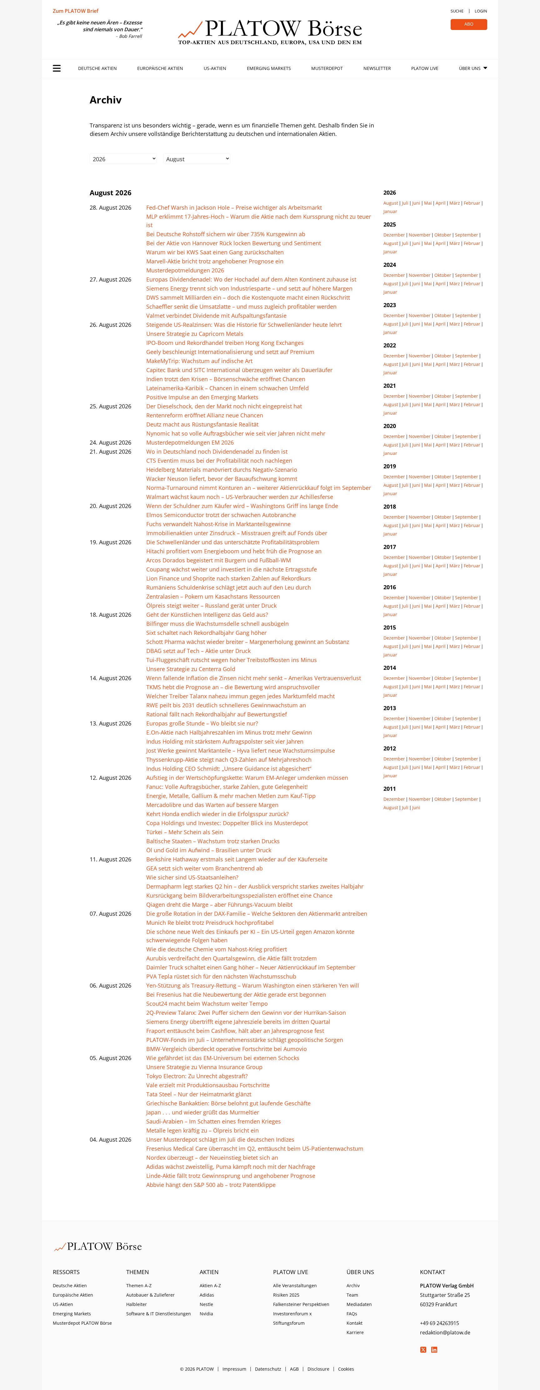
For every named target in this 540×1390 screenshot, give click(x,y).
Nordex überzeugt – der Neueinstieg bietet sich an (212, 1157)
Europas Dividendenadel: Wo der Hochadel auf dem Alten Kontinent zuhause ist (251, 279)
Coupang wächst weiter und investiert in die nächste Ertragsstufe (231, 569)
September (466, 235)
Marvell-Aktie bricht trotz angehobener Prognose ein (214, 261)
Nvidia (206, 1314)
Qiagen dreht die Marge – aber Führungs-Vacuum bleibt (219, 904)
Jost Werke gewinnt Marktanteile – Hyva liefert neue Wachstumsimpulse (240, 750)
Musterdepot (327, 68)
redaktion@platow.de (445, 1332)
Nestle (206, 1304)
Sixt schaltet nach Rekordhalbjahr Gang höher (206, 632)
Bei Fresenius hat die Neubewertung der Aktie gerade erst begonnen (236, 994)
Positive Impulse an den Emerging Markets (202, 397)
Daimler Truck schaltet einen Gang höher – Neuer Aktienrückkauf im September (250, 967)
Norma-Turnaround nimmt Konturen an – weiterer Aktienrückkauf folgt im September (258, 487)
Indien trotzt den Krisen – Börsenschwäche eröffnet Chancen (225, 379)
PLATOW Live (424, 68)
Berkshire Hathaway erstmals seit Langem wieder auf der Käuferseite (237, 859)
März (454, 203)
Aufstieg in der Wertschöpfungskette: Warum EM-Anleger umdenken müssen (247, 777)
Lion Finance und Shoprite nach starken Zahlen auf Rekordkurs (228, 578)
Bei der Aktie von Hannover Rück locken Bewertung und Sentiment (233, 243)
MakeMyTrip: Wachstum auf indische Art (199, 361)
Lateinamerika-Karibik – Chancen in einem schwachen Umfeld (227, 388)
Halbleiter (136, 1304)
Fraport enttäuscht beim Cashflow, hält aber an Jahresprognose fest (235, 1030)
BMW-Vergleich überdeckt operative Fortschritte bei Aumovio (226, 1049)
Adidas (207, 1295)
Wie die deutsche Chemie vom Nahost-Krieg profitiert (216, 949)
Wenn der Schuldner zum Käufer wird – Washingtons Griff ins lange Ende (242, 506)
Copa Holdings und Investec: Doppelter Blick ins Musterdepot (227, 823)
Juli (405, 203)
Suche (457, 11)
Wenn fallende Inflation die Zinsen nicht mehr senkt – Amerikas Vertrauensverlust (253, 678)
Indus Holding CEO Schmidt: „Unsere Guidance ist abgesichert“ (228, 768)
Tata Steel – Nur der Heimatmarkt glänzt (198, 1094)
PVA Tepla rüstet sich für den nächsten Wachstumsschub (221, 976)
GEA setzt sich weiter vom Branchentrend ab (204, 868)
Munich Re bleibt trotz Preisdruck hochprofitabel (210, 922)
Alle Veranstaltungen (295, 1285)
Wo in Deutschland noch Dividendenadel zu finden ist (217, 451)
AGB (294, 1369)
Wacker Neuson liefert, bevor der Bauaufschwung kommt (221, 478)
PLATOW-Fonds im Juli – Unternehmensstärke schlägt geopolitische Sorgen (244, 1040)
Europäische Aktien (160, 68)
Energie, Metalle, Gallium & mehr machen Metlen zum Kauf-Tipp (231, 796)
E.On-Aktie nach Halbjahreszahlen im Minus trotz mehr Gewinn (229, 732)
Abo (468, 24)
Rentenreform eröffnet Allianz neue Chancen (204, 415)
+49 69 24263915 (439, 1323)
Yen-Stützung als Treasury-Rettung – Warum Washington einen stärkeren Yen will (252, 985)
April (441, 203)
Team (352, 1295)
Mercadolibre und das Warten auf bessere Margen (212, 805)
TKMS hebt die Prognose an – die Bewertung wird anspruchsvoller (233, 687)
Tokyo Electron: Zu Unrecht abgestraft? (197, 1076)
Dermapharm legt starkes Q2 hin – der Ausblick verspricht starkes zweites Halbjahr (254, 886)
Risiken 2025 (286, 1295)
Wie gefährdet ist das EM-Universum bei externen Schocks (222, 1058)
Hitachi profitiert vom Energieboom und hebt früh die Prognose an (234, 551)
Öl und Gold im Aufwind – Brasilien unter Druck (208, 850)
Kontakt (354, 1323)
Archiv (353, 1285)
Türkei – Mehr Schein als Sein (184, 832)
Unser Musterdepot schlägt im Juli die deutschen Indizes (220, 1139)
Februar (472, 203)
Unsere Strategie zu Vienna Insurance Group (204, 1067)
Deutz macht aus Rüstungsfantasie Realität (202, 424)
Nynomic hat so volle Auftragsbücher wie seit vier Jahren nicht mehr (235, 433)
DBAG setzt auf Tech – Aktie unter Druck (198, 651)
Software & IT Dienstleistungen (158, 1314)
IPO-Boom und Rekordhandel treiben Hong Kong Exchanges (225, 342)
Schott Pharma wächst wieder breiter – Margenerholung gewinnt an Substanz (247, 641)
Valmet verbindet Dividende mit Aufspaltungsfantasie (216, 315)
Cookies (346, 1369)
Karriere (355, 1332)
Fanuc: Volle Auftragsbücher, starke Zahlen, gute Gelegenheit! (227, 786)
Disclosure (318, 1369)
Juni (416, 203)
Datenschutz (268, 1369)
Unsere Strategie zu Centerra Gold (190, 669)
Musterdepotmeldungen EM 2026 (190, 442)
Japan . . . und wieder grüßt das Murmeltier (202, 1112)
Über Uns (470, 68)
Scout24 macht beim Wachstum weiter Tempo (207, 1003)
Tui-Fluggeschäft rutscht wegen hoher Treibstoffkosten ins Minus (231, 660)
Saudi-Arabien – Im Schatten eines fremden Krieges (213, 1121)
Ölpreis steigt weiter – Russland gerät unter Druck (211, 605)
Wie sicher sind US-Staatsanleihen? (192, 877)
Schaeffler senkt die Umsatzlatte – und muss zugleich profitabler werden (241, 306)
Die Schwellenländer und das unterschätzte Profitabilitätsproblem (232, 542)
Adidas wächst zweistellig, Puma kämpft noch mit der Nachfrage (230, 1166)
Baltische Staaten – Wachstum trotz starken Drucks (213, 841)
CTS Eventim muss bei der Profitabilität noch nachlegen (219, 460)
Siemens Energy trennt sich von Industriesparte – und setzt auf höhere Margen (249, 288)
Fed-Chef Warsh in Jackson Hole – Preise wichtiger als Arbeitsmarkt (234, 207)
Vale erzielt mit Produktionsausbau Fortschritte (208, 1085)
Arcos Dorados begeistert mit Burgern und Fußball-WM (218, 560)
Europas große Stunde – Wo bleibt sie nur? (202, 723)
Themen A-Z (139, 1285)
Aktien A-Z (210, 1285)
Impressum (234, 1369)
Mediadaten (359, 1304)
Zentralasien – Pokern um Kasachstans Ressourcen (213, 596)
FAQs (352, 1314)
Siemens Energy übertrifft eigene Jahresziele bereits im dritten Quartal (238, 1021)
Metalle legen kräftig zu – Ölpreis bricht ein (202, 1130)
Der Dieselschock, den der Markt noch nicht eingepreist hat (224, 406)
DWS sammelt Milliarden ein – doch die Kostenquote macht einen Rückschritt (248, 297)
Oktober (442, 235)
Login (481, 11)
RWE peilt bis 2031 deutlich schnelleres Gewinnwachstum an (226, 705)
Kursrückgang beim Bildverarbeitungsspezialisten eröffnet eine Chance (239, 895)
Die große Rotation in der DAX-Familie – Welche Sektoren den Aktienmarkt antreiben (256, 913)
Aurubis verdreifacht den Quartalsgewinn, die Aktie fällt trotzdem (231, 958)
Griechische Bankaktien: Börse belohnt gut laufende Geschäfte (228, 1103)
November (420, 235)
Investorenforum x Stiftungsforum (292, 1318)
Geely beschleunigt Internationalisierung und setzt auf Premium (230, 352)
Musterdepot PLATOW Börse (82, 1323)
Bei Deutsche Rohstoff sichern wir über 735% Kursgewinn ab (225, 234)
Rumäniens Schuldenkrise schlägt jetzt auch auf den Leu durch (228, 587)
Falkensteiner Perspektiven (301, 1304)
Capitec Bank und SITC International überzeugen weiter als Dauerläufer (239, 370)
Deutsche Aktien (97, 68)
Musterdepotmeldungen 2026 (185, 270)
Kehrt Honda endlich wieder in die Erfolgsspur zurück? (217, 814)
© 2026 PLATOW (197, 1369)
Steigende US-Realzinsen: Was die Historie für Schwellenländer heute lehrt (244, 324)
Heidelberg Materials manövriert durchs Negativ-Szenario (221, 469)
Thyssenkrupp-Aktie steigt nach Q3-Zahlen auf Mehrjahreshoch (229, 759)
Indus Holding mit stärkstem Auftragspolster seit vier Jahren (224, 741)
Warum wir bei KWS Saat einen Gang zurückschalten (215, 252)
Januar (390, 211)
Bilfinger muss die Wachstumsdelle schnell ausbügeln (217, 623)
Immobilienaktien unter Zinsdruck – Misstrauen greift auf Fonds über (236, 533)
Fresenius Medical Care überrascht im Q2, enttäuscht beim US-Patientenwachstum (254, 1148)
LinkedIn (434, 1350)
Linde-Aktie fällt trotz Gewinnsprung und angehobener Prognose (230, 1175)
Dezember (394, 235)
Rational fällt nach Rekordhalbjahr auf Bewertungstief (216, 714)
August (390, 203)
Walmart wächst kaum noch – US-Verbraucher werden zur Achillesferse (239, 497)
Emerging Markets (269, 68)
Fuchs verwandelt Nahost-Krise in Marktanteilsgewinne (218, 524)
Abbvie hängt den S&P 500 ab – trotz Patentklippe (211, 1184)
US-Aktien (215, 68)
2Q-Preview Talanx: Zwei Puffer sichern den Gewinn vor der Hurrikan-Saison (246, 1012)
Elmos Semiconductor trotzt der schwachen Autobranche (221, 515)
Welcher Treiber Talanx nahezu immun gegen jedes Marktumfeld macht (240, 696)
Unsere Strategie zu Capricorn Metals (194, 333)
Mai (428, 203)
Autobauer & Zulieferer (150, 1295)
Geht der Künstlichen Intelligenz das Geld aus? (207, 614)
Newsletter (377, 68)
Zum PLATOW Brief (75, 10)
